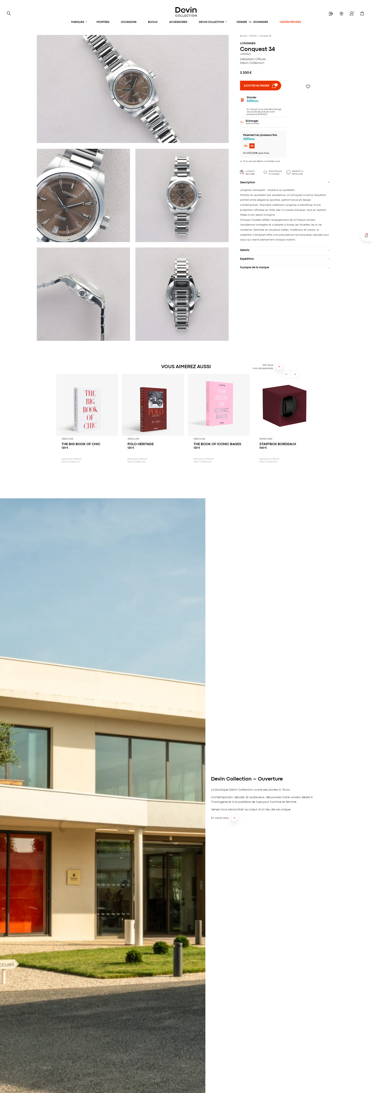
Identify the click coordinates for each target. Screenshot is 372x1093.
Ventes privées (290, 22)
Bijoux (153, 22)
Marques (77, 22)
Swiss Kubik (265, 439)
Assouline (67, 439)
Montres (102, 22)
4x (252, 146)
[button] (295, 374)
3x (245, 146)
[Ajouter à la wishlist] (308, 87)
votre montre (252, 122)
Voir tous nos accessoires (263, 367)
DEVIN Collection (211, 22)
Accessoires (178, 22)
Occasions (128, 22)
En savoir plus (220, 818)
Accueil (243, 36)
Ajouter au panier (256, 86)
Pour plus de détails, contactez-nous (261, 161)
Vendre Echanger (252, 22)
